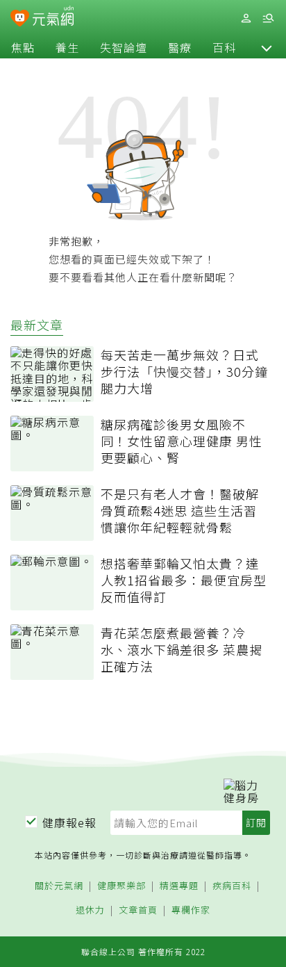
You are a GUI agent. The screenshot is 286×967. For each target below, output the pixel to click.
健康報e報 (69, 822)
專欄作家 (190, 910)
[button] (266, 47)
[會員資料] (245, 18)
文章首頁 (138, 910)
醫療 (180, 47)
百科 (224, 47)
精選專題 (179, 886)
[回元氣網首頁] (53, 18)
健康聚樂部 (121, 886)
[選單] (268, 18)
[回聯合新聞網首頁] (19, 19)
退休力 (90, 910)
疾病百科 (231, 886)
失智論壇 (123, 47)
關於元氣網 (59, 886)
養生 (67, 47)
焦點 (23, 47)
